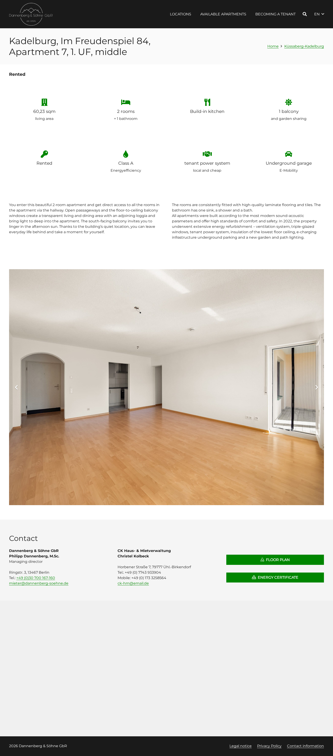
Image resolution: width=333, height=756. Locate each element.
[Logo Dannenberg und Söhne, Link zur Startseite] (31, 14)
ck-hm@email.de (133, 583)
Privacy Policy (269, 746)
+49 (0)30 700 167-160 (35, 578)
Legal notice (240, 746)
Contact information (305, 746)
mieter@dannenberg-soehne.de (38, 583)
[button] (194, 14)
